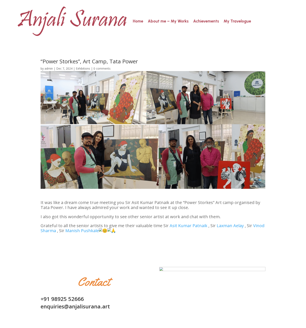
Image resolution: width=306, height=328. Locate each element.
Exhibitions (83, 68)
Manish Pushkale (82, 230)
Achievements (206, 21)
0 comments (102, 68)
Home (138, 21)
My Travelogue (237, 21)
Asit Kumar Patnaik (188, 225)
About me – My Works (168, 21)
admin (49, 68)
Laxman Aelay (230, 225)
